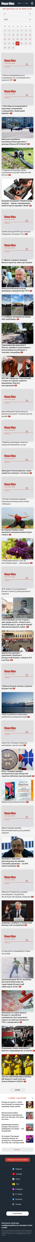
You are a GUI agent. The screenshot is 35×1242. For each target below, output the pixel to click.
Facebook (18, 1199)
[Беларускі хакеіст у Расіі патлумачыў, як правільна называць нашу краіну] (17, 1105)
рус (27, 3)
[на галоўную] (8, 3)
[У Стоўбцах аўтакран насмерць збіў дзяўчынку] (17, 307)
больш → (17, 1149)
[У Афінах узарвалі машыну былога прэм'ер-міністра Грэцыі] (17, 251)
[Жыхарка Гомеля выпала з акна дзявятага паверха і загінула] (17, 461)
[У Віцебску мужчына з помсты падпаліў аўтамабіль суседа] (17, 433)
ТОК (17, 1184)
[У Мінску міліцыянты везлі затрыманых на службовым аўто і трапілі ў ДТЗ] (17, 67)
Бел (19, 3)
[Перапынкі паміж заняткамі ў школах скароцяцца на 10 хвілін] (17, 1039)
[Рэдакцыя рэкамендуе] (32, 1098)
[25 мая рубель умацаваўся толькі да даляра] (17, 942)
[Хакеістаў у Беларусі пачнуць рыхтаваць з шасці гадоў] (17, 733)
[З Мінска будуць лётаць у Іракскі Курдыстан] (17, 677)
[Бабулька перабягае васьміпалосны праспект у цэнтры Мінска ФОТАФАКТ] (17, 131)
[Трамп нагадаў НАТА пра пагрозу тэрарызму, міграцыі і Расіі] (17, 222)
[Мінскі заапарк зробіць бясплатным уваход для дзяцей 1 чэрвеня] (17, 820)
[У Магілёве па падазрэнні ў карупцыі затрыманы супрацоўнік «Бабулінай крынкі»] (17, 99)
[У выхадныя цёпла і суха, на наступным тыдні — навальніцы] (17, 551)
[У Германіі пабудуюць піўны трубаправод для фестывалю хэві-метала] (17, 162)
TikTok (17, 1179)
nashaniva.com (21, 1233)
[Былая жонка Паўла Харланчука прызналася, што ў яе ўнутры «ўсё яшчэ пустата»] (17, 1116)
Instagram (19, 1189)
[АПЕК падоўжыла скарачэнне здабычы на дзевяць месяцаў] (17, 705)
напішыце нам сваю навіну (17, 1160)
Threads (18, 1204)
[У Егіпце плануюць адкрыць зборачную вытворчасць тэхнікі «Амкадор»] (17, 491)
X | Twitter (18, 1194)
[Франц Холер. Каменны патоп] (17, 791)
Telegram (18, 1169)
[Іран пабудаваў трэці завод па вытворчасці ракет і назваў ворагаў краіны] (17, 403)
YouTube (19, 1174)
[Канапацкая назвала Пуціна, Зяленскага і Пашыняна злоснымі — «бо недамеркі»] (17, 1128)
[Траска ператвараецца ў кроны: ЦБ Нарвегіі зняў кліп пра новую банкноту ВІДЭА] (17, 1068)
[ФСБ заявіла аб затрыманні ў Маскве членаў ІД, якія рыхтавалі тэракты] (17, 581)
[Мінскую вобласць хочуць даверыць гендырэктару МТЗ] (17, 279)
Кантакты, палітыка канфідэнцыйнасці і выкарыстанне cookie (17, 1225)
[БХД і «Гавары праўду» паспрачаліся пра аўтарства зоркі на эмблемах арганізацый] (17, 763)
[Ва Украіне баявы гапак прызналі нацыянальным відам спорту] (17, 521)
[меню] (32, 3)
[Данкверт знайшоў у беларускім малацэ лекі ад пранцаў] (17, 913)
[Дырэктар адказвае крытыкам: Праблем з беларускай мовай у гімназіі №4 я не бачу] (17, 645)
